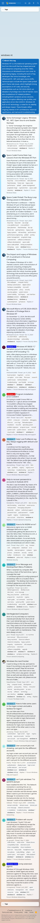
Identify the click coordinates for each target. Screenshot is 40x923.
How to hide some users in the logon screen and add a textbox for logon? (21, 706)
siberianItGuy (11, 465)
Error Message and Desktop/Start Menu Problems (19, 565)
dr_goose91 (10, 840)
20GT (8, 417)
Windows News (16, 150)
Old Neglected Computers (17, 613)
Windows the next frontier (18, 661)
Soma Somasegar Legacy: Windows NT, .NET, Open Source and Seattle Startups (21, 120)
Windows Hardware (24, 859)
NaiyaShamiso (11, 682)
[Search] (38, 3)
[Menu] (2, 3)
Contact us (28, 910)
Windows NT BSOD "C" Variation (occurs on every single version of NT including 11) (21, 349)
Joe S (8, 635)
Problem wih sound (19, 819)
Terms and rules (7, 912)
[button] (23, 910)
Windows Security (12, 560)
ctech (8, 545)
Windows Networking (18, 897)
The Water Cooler (18, 699)
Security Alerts (32, 341)
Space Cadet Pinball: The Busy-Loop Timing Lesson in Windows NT (22, 198)
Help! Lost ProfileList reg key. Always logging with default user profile (22, 441)
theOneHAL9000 (12, 372)
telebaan (9, 803)
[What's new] (34, 3)
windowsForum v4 (15, 910)
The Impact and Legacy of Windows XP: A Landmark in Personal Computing (22, 257)
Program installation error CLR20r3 (20, 395)
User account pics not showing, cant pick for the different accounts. (21, 748)
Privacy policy (18, 912)
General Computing (24, 520)
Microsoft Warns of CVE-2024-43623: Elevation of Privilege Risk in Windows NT (22, 311)
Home (31, 912)
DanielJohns (10, 503)
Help (26, 912)
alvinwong (10, 732)
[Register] (29, 3)
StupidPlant (10, 588)
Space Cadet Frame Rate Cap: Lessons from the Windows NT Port (21, 156)
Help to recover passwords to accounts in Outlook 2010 (19, 480)
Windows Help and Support (27, 389)
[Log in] (25, 3)
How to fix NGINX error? (21, 524)
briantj (9, 762)
